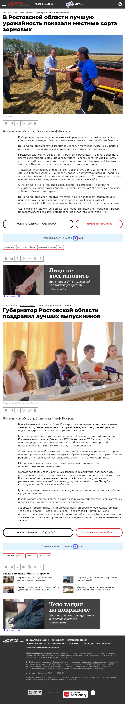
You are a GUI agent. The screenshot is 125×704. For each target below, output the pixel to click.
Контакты (73, 644)
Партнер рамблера (52, 692)
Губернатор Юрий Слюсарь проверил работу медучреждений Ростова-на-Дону (37, 588)
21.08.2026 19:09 (10, 305)
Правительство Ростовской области (20, 403)
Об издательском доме (37, 640)
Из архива (7, 116)
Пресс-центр (58, 640)
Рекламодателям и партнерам (96, 644)
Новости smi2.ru (13, 296)
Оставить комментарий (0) (99, 224)
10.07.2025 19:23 (10, 12)
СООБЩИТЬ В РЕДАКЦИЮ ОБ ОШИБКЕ (42, 647)
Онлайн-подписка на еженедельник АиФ (46, 644)
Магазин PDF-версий (77, 640)
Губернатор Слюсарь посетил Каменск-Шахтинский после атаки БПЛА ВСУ (95, 588)
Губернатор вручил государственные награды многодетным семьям (34, 578)
